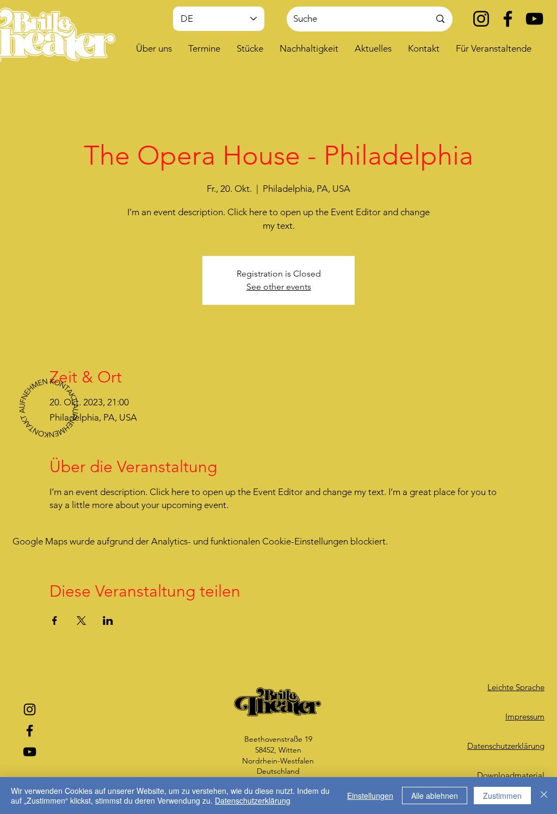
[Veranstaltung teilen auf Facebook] (54, 620)
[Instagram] (481, 18)
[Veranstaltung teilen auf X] (81, 620)
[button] (154, 48)
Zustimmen (502, 795)
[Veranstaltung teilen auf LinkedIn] (108, 620)
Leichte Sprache (515, 687)
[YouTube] (534, 18)
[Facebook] (507, 18)
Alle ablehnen (434, 795)
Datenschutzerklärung (252, 800)
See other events (278, 286)
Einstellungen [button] (370, 795)
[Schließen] (543, 795)
